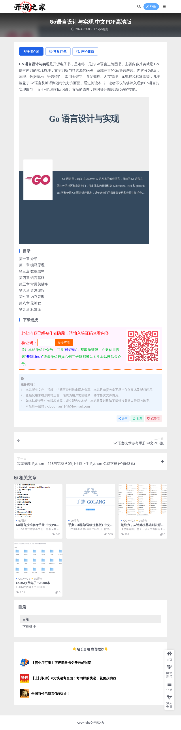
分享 (125, 418)
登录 (153, 6)
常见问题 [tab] (60, 51)
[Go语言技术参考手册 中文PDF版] (38, 500)
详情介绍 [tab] (33, 51)
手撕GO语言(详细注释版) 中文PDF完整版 (90, 527)
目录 (26, 619)
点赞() (155, 418)
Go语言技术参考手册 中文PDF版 (37, 527)
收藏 (139, 418)
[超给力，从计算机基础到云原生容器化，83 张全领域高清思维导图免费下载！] (143, 500)
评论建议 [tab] (87, 51)
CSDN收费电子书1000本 (33, 583)
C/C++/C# (129, 520)
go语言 (103, 29)
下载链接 (29, 626)
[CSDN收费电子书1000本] (38, 558)
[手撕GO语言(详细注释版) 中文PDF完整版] (90, 500)
